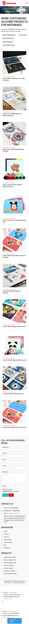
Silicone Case (22, 35)
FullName (5, 447)
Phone (3, 459)
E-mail (4, 453)
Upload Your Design (7, 489)
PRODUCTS (6, 553)
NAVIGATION (7, 527)
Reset (11, 495)
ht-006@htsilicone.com (14, 513)
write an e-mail (7, 599)
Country (4, 465)
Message (5, 472)
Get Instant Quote (13, 620)
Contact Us (7, 548)
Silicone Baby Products (9, 45)
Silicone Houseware (8, 42)
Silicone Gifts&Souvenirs (9, 35)
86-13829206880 (12, 593)
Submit (5, 495)
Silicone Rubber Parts (8, 38)
